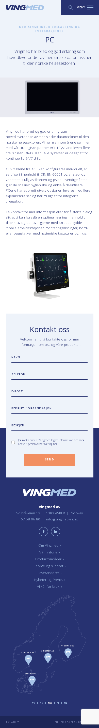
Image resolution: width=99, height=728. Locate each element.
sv (33, 703)
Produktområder (49, 559)
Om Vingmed (49, 545)
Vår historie (49, 552)
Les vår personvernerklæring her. (38, 444)
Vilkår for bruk (49, 586)
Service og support (50, 566)
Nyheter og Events (49, 579)
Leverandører (50, 572)
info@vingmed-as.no (62, 519)
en (65, 703)
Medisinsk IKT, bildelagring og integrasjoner (49, 29)
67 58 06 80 (31, 519)
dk (41, 703)
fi (58, 703)
